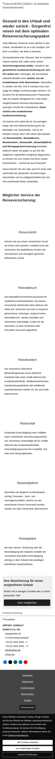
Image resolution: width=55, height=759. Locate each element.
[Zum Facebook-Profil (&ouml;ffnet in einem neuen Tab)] (5, 662)
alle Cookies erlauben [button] (27, 742)
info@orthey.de (12, 650)
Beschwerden (27, 694)
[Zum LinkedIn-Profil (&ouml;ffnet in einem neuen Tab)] (20, 662)
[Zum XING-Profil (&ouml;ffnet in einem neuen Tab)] (15, 662)
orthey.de (9, 654)
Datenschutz (27, 682)
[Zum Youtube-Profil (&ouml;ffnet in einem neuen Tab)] (26, 662)
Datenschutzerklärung (18, 735)
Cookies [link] (27, 700)
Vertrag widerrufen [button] (27, 707)
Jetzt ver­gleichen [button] (27, 602)
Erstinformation (27, 688)
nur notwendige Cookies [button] (28, 748)
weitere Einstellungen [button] (27, 754)
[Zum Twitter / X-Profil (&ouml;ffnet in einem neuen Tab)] (10, 662)
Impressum (27, 675)
